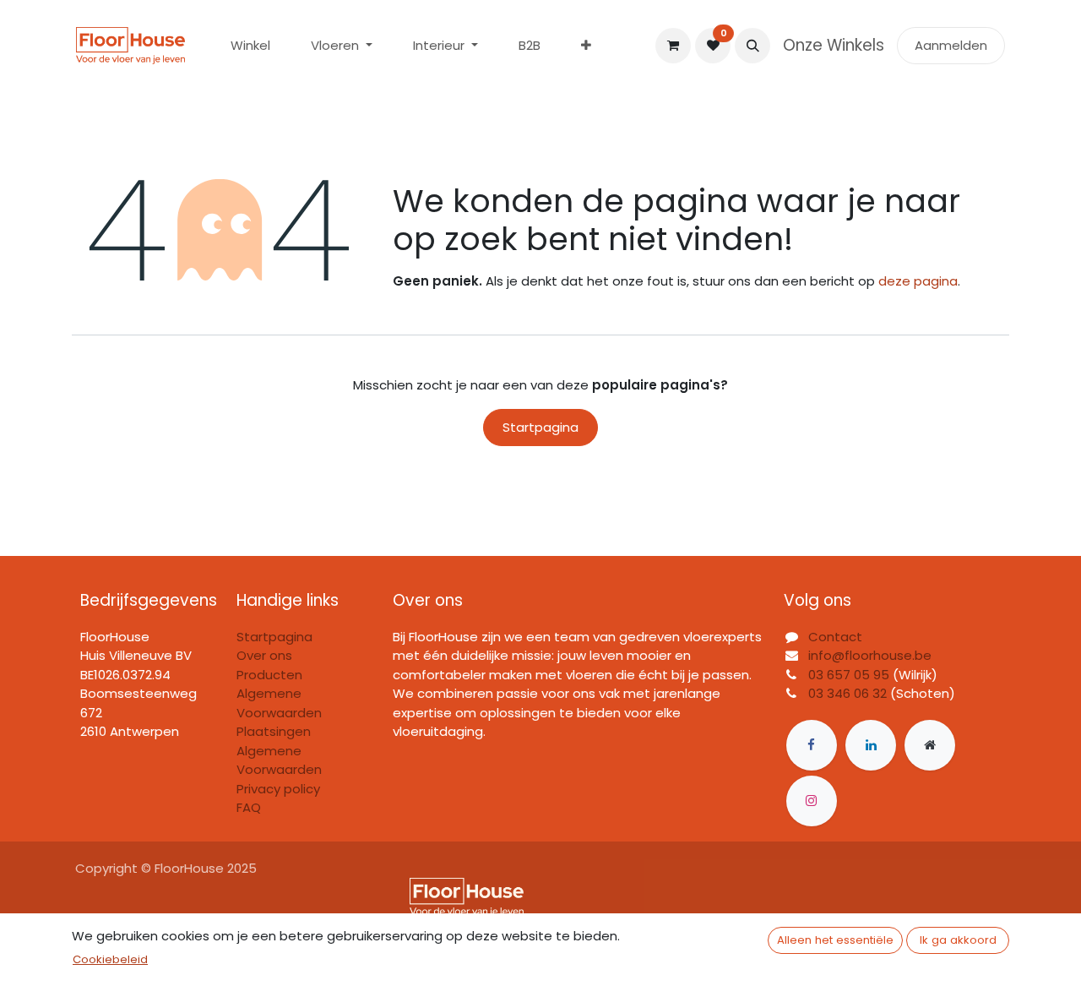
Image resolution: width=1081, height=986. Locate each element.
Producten (269, 675)
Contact (835, 637)
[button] (752, 45)
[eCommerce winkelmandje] (673, 45)
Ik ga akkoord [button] (958, 940)
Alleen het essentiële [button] (835, 940)
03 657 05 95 (848, 675)
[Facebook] (811, 745)
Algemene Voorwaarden (279, 760)
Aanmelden (951, 45)
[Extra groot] (929, 745)
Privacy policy (278, 789)
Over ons (264, 655)
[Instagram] (811, 801)
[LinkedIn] (870, 745)
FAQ (248, 807)
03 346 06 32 (847, 693)
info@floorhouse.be (870, 655)
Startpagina (540, 427)
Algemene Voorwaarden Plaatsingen (279, 712)
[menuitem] (250, 46)
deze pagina (918, 281)
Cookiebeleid (110, 959)
